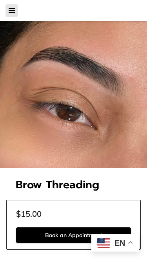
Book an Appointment (73, 235)
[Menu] (11, 10)
